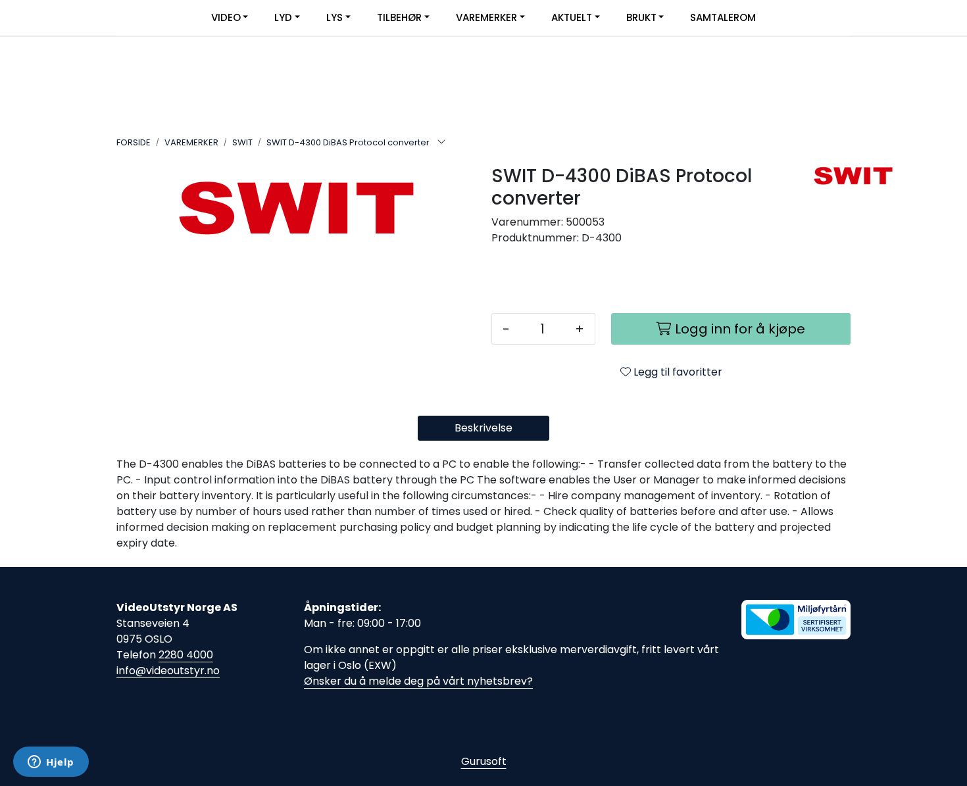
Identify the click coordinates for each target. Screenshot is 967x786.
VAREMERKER (486, 17)
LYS (334, 17)
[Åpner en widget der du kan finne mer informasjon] (51, 763)
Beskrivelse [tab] (483, 427)
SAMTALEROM (723, 17)
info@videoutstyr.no (168, 670)
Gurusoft (484, 761)
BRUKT (641, 17)
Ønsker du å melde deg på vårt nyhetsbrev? (418, 681)
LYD (283, 17)
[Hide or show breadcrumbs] (441, 142)
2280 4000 (186, 654)
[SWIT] (827, 175)
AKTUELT (571, 17)
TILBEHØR (399, 17)
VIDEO (226, 17)
